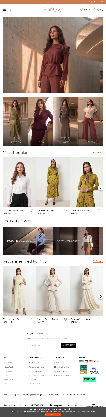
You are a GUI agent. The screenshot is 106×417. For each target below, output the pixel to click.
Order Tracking (34, 379)
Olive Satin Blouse (80, 210)
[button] (90, 1)
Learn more (90, 411)
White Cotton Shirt (13, 210)
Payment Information (37, 367)
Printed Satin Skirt (46, 210)
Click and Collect (35, 383)
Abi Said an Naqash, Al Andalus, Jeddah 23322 (63, 373)
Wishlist (87, 9)
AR (102, 2)
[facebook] (9, 405)
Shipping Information (37, 371)
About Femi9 (9, 367)
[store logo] (53, 9)
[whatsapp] (4, 405)
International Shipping (37, 375)
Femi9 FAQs (8, 363)
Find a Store (8, 371)
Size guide (8, 375)
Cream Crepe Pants (47, 319)
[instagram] (19, 405)
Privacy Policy (9, 379)
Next (100, 187)
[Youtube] (24, 405)
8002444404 (60, 363)
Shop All (98, 152)
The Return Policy (35, 363)
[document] (53, 412)
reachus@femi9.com (63, 367)
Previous (5, 187)
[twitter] (14, 405)
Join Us (7, 383)
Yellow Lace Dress (12, 319)
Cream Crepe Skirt (80, 319)
